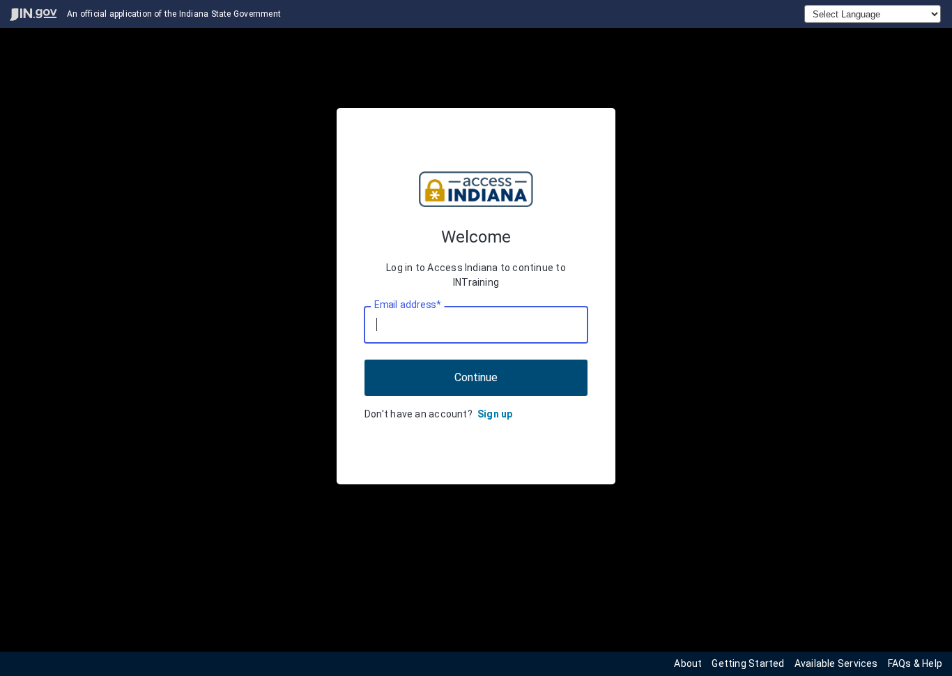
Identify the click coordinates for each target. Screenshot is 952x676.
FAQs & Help (915, 663)
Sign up (495, 414)
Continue (476, 377)
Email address (407, 304)
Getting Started (748, 663)
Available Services (836, 663)
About (688, 663)
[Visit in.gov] (33, 14)
